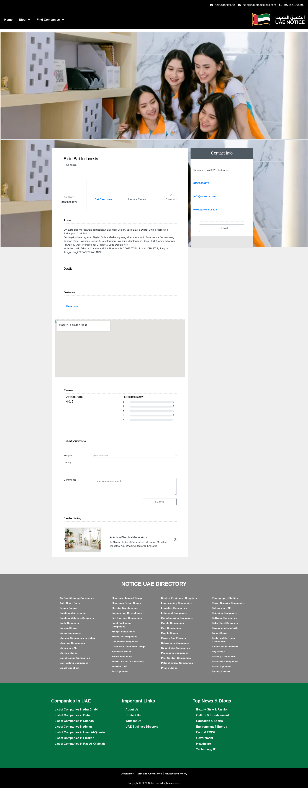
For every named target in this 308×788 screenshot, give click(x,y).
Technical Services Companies (223, 640)
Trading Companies (224, 656)
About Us (131, 709)
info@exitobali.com (205, 196)
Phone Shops (169, 667)
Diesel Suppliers (69, 667)
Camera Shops (68, 628)
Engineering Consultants (127, 613)
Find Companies (48, 19)
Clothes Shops (69, 652)
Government (204, 738)
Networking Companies (175, 643)
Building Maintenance (73, 613)
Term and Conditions (149, 773)
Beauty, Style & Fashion (212, 709)
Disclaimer (127, 773)
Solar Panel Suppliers (225, 623)
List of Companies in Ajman (73, 726)
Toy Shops (218, 651)
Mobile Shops (169, 633)
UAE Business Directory (141, 726)
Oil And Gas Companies (175, 648)
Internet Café (119, 666)
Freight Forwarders (123, 631)
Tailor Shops (219, 633)
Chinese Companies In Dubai (77, 638)
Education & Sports (209, 720)
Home (8, 19)
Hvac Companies (122, 656)
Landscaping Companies (176, 603)
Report (223, 228)
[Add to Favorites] (171, 193)
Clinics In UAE (68, 648)
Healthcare (203, 743)
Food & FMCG (205, 732)
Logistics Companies (174, 608)
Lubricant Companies (174, 613)
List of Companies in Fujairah (74, 738)
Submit (159, 501)
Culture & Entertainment (212, 715)
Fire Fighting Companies (127, 618)
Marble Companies (172, 623)
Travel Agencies (221, 666)
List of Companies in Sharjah (74, 720)
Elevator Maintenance (125, 608)
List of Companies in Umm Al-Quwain (80, 732)
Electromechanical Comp (127, 598)
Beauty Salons (68, 608)
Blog (22, 19)
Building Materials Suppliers (77, 618)
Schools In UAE (221, 608)
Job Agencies (120, 671)
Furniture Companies (124, 636)
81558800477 (201, 183)
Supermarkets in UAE (225, 628)
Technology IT (205, 749)
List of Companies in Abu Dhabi (76, 709)
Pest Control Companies (176, 657)
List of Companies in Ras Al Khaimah (80, 743)
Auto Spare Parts (70, 603)
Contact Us (133, 715)
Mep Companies (171, 628)
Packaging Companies (174, 652)
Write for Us (133, 720)
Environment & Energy (211, 726)
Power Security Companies (228, 603)
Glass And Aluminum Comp (128, 646)
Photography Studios (225, 598)
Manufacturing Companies (177, 618)
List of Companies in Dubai (73, 715)
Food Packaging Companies (122, 625)
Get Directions (103, 199)
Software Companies (224, 618)
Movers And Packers (173, 638)
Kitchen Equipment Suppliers (179, 598)
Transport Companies (225, 661)
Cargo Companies (70, 633)
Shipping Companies (224, 613)
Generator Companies (125, 641)
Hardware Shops (122, 651)
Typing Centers (221, 671)
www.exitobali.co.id (205, 209)
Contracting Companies (74, 662)
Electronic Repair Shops (126, 603)
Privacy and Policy (176, 773)
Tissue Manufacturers (225, 646)
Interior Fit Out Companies (128, 661)
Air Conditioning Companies (77, 598)
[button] (65, 539)
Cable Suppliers (69, 623)
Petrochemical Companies (177, 662)
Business (72, 306)
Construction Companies (75, 657)
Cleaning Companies (72, 643)
